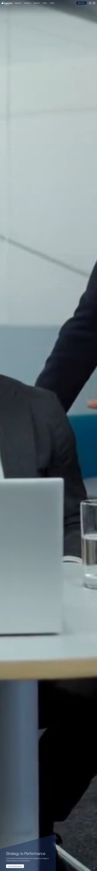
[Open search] (90, 3)
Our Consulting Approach (15, 866)
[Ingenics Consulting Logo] (7, 3)
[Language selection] (93, 3)
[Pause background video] (94, 868)
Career (52, 3)
